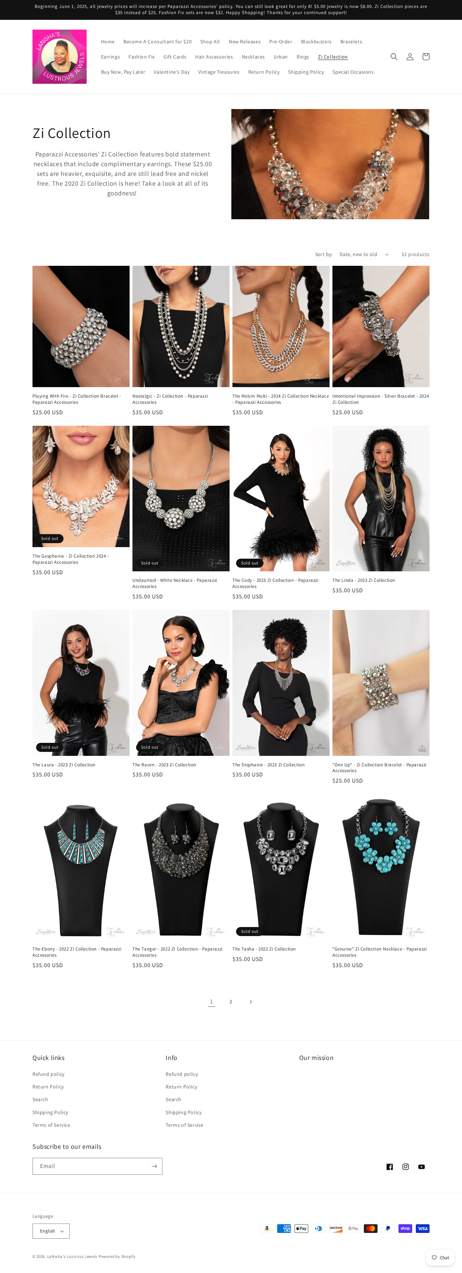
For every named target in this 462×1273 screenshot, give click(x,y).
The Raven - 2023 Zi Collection (164, 765)
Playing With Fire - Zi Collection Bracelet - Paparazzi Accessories (76, 399)
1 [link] (211, 1001)
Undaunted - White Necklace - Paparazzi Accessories (174, 583)
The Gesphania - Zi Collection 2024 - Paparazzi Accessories (70, 559)
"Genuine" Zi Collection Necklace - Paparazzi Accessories (379, 952)
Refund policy (48, 1074)
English (47, 1231)
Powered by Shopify (117, 1256)
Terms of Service (51, 1125)
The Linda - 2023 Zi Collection (363, 580)
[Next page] (250, 1002)
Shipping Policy (50, 1112)
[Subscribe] (154, 1166)
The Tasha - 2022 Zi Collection (264, 949)
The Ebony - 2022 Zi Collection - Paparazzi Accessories (76, 952)
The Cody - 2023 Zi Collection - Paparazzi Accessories (275, 583)
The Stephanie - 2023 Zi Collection (268, 765)
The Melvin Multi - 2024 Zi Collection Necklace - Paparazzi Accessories (280, 399)
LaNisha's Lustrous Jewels (72, 1256)
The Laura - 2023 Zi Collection (64, 765)
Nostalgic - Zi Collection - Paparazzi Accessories (170, 399)
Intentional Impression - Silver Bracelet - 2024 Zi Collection (380, 399)
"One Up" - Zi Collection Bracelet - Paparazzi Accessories (379, 768)
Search (40, 1099)
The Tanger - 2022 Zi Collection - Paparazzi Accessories (177, 952)
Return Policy (48, 1086)
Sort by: (323, 254)
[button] (394, 57)
